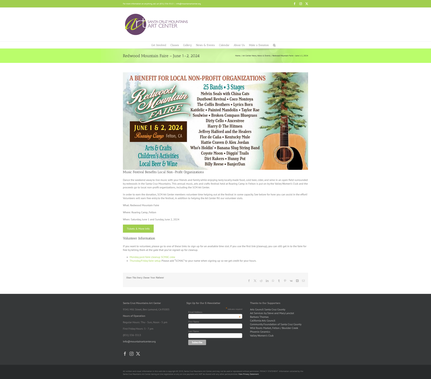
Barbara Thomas (259, 316)
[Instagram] (131, 354)
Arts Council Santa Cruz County (267, 309)
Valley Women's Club (262, 335)
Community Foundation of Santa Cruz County (275, 324)
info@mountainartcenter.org (188, 3)
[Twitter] (138, 354)
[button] (274, 44)
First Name (193, 321)
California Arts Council (262, 320)
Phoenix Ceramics (260, 331)
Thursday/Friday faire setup (145, 260)
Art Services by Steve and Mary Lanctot (272, 313)
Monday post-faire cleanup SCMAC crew (152, 257)
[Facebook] (125, 354)
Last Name (193, 331)
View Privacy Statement (248, 374)
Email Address (214, 312)
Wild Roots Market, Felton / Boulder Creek (274, 328)
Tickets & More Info (138, 228)
